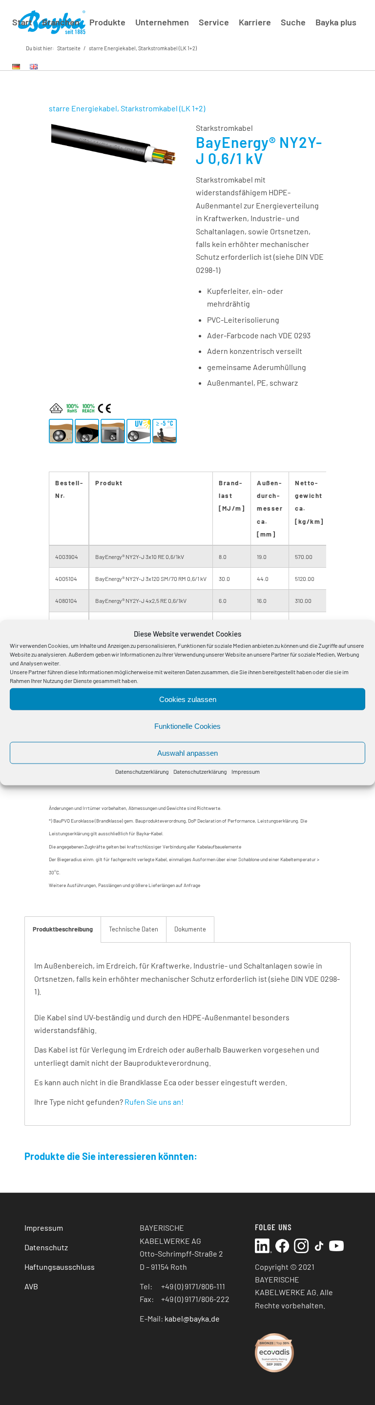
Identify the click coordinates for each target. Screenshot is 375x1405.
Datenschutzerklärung (141, 771)
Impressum (245, 771)
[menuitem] (22, 22)
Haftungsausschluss (59, 1266)
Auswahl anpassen (187, 753)
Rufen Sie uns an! (154, 1101)
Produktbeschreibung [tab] (63, 929)
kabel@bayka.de (192, 1318)
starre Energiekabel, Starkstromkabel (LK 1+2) (127, 108)
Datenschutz (46, 1247)
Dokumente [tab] (190, 929)
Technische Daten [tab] (133, 929)
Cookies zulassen (187, 699)
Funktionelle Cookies (187, 726)
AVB (31, 1286)
